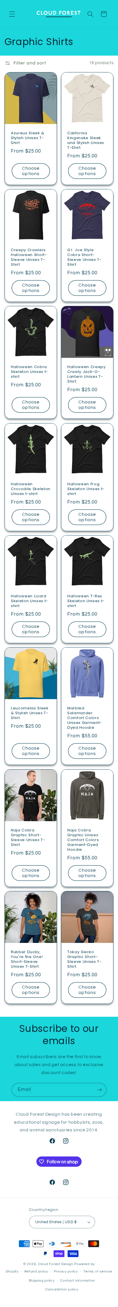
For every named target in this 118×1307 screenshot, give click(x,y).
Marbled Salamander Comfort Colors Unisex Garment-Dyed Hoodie (84, 718)
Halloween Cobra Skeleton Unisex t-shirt (29, 372)
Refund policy (36, 1271)
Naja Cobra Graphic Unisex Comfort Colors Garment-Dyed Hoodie (83, 840)
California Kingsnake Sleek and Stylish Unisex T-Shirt (85, 140)
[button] (12, 14)
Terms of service (97, 1271)
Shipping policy (42, 1280)
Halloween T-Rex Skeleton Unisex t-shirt (86, 601)
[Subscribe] (99, 1090)
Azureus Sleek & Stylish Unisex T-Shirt (27, 138)
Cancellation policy (61, 1289)
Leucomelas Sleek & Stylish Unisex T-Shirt (30, 713)
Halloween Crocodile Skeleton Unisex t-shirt (30, 489)
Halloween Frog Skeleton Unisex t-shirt (86, 489)
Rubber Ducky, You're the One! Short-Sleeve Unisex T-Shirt (27, 959)
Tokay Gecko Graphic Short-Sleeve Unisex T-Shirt (84, 959)
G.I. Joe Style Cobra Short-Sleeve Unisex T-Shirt (84, 257)
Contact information (77, 1280)
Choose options (31, 171)
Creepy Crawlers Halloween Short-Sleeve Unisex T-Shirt (29, 257)
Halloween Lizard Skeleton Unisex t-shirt (29, 601)
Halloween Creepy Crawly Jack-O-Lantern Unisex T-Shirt (86, 374)
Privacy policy (66, 1271)
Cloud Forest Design (55, 1264)
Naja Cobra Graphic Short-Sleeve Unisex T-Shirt (28, 837)
